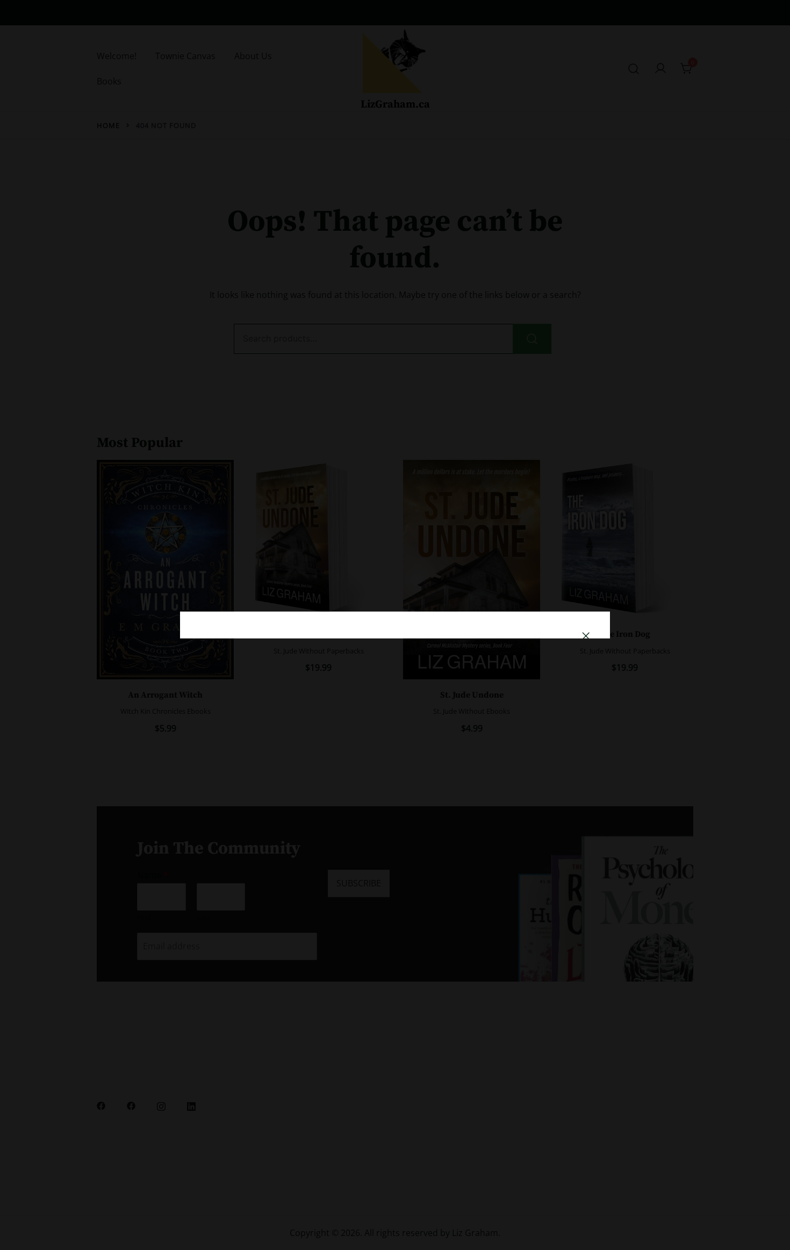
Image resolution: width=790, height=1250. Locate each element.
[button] (585, 635)
